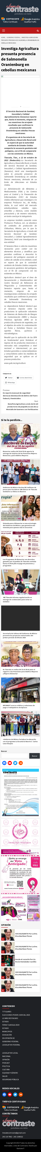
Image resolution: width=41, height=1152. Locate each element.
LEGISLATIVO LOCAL (10, 1053)
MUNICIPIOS (7, 1031)
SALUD (4, 1076)
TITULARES (6, 1011)
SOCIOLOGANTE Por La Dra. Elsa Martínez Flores (26, 934)
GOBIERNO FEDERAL (10, 1041)
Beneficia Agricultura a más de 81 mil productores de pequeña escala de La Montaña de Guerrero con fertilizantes (22, 405)
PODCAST (6, 1063)
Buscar (4, 751)
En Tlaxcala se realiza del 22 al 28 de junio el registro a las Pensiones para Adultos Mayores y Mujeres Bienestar (20, 671)
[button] (14, 908)
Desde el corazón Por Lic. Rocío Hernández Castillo (25, 960)
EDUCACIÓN (7, 1035)
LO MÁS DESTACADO (10, 1018)
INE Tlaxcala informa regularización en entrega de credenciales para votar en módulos (17, 599)
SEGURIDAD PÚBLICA (10, 1079)
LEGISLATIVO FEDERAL (11, 1045)
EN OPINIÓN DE (8, 1038)
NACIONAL (6, 1056)
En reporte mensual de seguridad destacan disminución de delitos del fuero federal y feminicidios (20, 394)
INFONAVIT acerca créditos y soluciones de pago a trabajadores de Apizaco (19, 706)
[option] (20, 935)
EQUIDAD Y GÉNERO (10, 1073)
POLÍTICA (6, 1066)
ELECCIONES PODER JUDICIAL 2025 (16, 1015)
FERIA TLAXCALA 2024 (10, 1025)
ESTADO (5, 1021)
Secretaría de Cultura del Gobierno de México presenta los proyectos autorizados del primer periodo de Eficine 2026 (20, 635)
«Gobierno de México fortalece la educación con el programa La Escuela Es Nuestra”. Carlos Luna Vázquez (20, 741)
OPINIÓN (6, 1059)
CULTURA (6, 1069)
